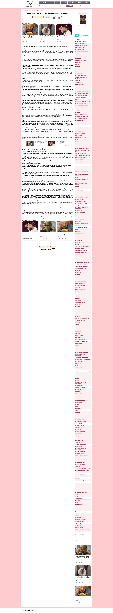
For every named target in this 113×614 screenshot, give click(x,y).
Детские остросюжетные (81, 214)
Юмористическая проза (81, 419)
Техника (77, 478)
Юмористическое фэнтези (81, 93)
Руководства (78, 363)
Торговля (77, 466)
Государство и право (80, 283)
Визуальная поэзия (79, 233)
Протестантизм (79, 395)
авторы (71, 2)
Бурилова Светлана (83, 30)
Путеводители (78, 361)
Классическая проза (80, 133)
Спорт (76, 438)
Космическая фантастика (81, 60)
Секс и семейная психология (82, 318)
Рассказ (77, 144)
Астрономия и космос (80, 268)
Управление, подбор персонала (82, 468)
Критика (77, 378)
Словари (77, 365)
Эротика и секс (78, 442)
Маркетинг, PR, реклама (81, 460)
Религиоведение (79, 314)
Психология (78, 310)
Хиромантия (78, 408)
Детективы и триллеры (81, 97)
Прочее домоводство (80, 431)
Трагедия (77, 509)
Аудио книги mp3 (83, 539)
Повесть (77, 141)
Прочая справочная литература (82, 359)
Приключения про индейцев (82, 197)
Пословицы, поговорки (80, 519)
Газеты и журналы (79, 484)
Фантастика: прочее (80, 86)
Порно (76, 177)
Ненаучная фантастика (81, 70)
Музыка (77, 490)
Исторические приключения (82, 194)
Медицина (77, 298)
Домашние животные (80, 425)
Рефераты (77, 316)
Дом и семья (78, 423)
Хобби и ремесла (79, 440)
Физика (77, 324)
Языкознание (78, 337)
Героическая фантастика (81, 45)
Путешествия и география (81, 203)
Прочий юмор (78, 416)
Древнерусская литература (81, 256)
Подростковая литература (81, 492)
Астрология (78, 389)
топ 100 (64, 2)
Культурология (78, 293)
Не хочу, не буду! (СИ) (83, 26)
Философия (78, 328)
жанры (50, 2)
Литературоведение (80, 294)
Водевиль (77, 500)
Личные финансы (79, 457)
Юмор (76, 410)
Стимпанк (77, 80)
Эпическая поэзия (79, 248)
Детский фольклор (79, 219)
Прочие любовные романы (81, 179)
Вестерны (77, 192)
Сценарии (77, 508)
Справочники (78, 367)
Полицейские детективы (81, 118)
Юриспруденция (79, 335)
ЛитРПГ (77, 64)
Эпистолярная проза (80, 159)
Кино (76, 488)
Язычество (77, 406)
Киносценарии (79, 504)
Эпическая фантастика (80, 89)
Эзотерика (77, 404)
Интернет (77, 345)
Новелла (77, 139)
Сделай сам (78, 436)
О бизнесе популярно (80, 462)
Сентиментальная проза (81, 153)
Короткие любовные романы (82, 169)
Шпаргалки (78, 331)
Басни (76, 229)
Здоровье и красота (79, 427)
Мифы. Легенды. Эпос (80, 260)
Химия (77, 329)
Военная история (79, 279)
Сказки (77, 225)
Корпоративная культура (81, 455)
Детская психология (80, 285)
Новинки (80, 2)
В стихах (77, 235)
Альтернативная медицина (81, 266)
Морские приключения (80, 195)
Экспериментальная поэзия (82, 246)
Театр (76, 494)
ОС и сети (77, 348)
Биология (77, 270)
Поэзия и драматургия (81, 227)
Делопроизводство (79, 453)
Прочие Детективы (79, 120)
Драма (76, 502)
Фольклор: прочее (79, 521)
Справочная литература (81, 357)
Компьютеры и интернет (81, 341)
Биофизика (78, 272)
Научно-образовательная (81, 264)
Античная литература (80, 252)
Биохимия (77, 274)
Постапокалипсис (79, 73)
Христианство (78, 402)
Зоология (77, 287)
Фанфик (77, 496)
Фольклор (77, 512)
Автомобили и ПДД (79, 480)
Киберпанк (78, 58)
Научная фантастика (80, 68)
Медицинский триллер (81, 114)
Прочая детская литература (81, 223)
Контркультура (78, 135)
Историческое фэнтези (80, 56)
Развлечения (78, 433)
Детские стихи (78, 217)
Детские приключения (80, 216)
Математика (78, 296)
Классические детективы (81, 107)
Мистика (77, 66)
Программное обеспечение (81, 352)
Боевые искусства (79, 527)
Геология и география (80, 281)
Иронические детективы (81, 103)
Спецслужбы (78, 525)
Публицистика (79, 385)
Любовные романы (80, 165)
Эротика (77, 186)
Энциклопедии (79, 369)
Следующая (47, 17)
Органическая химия (80, 302)
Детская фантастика (80, 212)
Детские (77, 205)
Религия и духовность (81, 387)
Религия (77, 398)
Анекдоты (77, 412)
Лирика (77, 238)
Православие (78, 393)
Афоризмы (77, 128)
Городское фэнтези (79, 47)
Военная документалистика (82, 374)
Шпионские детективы (80, 124)
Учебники (77, 322)
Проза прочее (78, 143)
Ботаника (77, 276)
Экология (77, 333)
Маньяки (77, 112)
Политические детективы (81, 116)
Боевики (77, 99)
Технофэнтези (78, 82)
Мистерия (77, 506)
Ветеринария (78, 278)
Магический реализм (80, 137)
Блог (57, 2)
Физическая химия (79, 326)
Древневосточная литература (82, 254)
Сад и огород (78, 435)
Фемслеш (77, 188)
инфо (87, 2)
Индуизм (77, 391)
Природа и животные (80, 199)
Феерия (77, 162)
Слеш (76, 181)
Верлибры (77, 231)
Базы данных (78, 343)
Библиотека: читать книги (83, 540)
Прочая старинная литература (82, 262)
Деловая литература (80, 444)
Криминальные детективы (81, 108)
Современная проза (80, 157)
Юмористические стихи (81, 421)
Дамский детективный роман (82, 101)
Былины (77, 513)
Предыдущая (36, 17)
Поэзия (77, 244)
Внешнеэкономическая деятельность (80, 449)
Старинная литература (81, 250)
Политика (77, 306)
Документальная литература (83, 371)
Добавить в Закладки (79, 5)
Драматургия (78, 236)
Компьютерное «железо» (81, 347)
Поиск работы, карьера (80, 464)
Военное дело (78, 523)
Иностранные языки (80, 289)
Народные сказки (79, 517)
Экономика (78, 472)
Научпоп (77, 380)
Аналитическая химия (80, 339)
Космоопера (78, 62)
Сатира (77, 417)
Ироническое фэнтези (80, 54)
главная (43, 2)
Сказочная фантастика (80, 75)
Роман (76, 146)
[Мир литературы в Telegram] (83, 37)
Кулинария (78, 429)
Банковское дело (79, 446)
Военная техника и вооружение (82, 529)
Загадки (77, 515)
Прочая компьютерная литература (80, 355)
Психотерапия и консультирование (79, 312)
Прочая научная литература (82, 308)
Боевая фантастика (80, 43)
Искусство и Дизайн (80, 376)
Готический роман (79, 49)
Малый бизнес (78, 458)
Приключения (79, 190)
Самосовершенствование (81, 400)
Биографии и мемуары (80, 373)
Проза (76, 126)
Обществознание (79, 300)
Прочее (77, 482)
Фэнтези (77, 88)
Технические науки (80, 320)
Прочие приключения (80, 201)
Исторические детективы (81, 105)
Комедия (77, 414)
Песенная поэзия (79, 242)
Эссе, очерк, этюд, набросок (81, 161)
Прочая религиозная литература (83, 396)
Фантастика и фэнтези (81, 41)
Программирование (80, 350)
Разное (77, 476)
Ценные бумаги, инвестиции (82, 470)
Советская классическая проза (82, 155)
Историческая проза (80, 131)
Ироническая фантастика (81, 53)
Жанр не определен (80, 474)
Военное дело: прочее (80, 531)
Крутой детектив (79, 110)
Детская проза (78, 210)
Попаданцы (78, 71)
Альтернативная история (81, 95)
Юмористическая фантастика (82, 91)
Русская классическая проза (82, 148)
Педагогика (78, 304)
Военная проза (78, 129)
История (77, 291)
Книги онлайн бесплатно (83, 537)
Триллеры (77, 122)
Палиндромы (78, 240)
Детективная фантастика (81, 51)
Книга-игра (78, 221)
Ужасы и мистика (79, 84)
